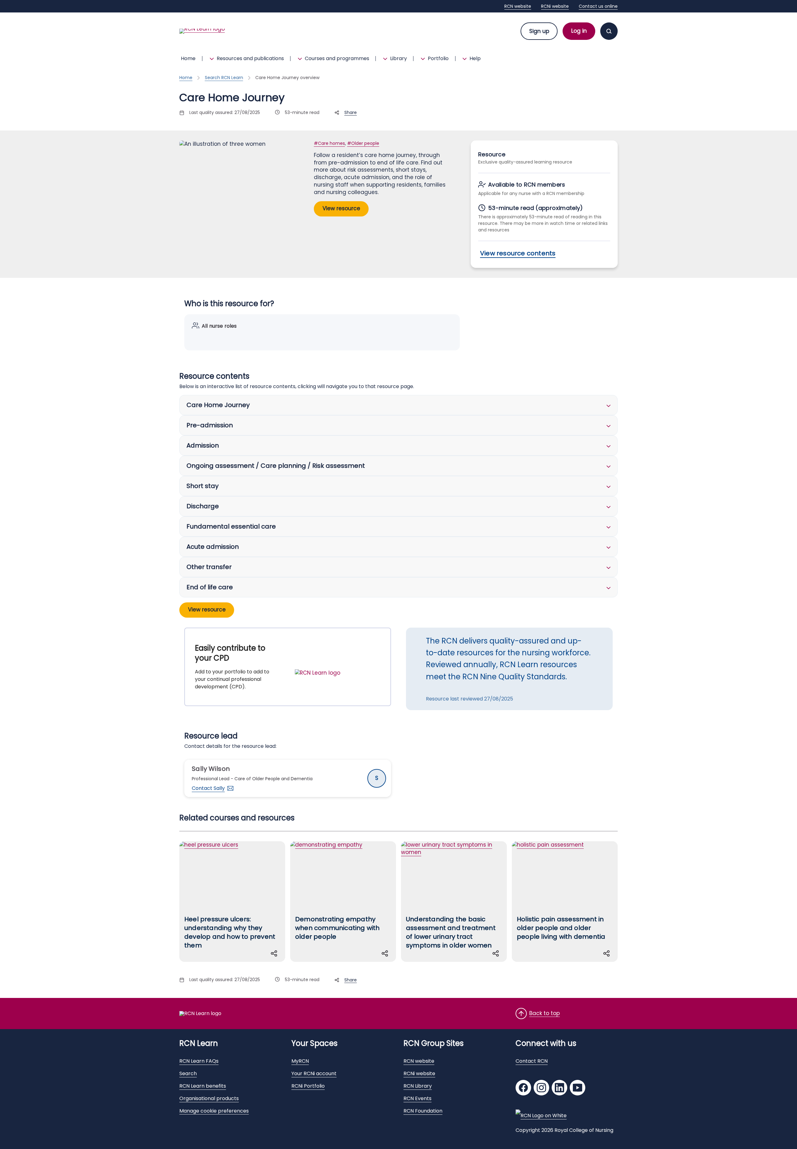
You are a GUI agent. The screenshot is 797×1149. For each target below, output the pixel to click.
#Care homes (329, 143)
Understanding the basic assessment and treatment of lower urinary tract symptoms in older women (451, 932)
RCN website (517, 6)
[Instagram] (541, 1088)
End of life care (209, 587)
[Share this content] (275, 953)
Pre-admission (209, 425)
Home (188, 58)
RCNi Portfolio (308, 1086)
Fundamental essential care (231, 526)
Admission (202, 445)
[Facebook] (523, 1088)
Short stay (202, 486)
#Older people (363, 143)
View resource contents (517, 253)
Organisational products (209, 1098)
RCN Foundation (422, 1110)
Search (188, 1073)
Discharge (202, 506)
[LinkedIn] (559, 1088)
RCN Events (417, 1098)
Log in (579, 31)
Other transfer (209, 567)
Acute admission (212, 546)
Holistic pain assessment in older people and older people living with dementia (561, 928)
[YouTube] (577, 1088)
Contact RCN (532, 1061)
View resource (341, 208)
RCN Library (417, 1086)
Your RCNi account (314, 1073)
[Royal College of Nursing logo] (541, 1115)
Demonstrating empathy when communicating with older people (337, 928)
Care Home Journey (218, 405)
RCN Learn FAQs (199, 1061)
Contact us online (598, 6)
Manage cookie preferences (214, 1111)
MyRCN (300, 1061)
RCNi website (555, 6)
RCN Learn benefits (202, 1086)
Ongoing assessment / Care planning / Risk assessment (275, 465)
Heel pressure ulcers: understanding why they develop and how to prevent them (229, 932)
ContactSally (208, 788)
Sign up (539, 31)
